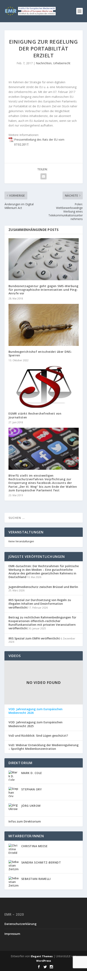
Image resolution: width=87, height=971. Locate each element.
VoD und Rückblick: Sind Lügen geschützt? (38, 735)
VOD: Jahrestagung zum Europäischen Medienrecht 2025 (35, 724)
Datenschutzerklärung (20, 924)
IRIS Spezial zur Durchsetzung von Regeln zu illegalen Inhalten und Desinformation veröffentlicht (39, 603)
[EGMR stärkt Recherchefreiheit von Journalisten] (43, 387)
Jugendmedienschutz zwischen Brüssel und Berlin (43, 587)
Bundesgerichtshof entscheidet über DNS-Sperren (40, 353)
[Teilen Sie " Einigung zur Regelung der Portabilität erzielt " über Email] (43, 176)
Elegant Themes (42, 956)
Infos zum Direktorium (24, 821)
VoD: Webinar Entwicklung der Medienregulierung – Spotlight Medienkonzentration (43, 747)
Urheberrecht (61, 63)
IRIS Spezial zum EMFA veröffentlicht (34, 638)
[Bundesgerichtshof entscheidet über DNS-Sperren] (43, 325)
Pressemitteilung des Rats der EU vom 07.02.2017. (39, 142)
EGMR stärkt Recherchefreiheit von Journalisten (35, 415)
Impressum (12, 934)
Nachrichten (44, 63)
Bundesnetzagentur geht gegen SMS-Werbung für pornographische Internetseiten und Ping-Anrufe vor (43, 289)
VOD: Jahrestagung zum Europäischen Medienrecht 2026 (35, 711)
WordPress (43, 961)
